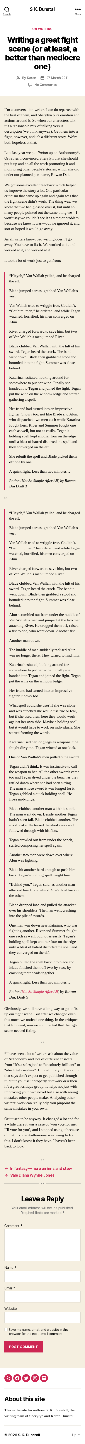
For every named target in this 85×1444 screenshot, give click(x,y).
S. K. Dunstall (42, 9)
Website (10, 1309)
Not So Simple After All (40, 991)
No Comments (45, 85)
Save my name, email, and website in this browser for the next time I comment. (38, 1332)
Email (9, 1288)
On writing (42, 29)
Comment (13, 1226)
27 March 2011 (57, 78)
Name (10, 1268)
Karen (31, 78)
